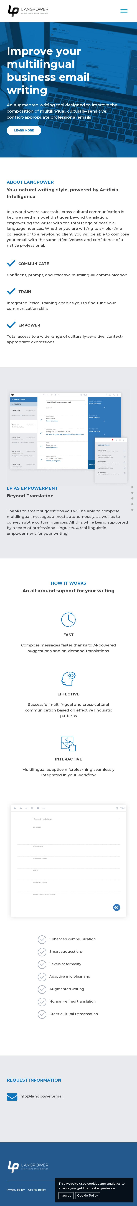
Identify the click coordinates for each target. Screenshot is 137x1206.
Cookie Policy (87, 1195)
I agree (66, 1195)
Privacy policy (16, 1189)
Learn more (24, 130)
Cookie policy (37, 1189)
